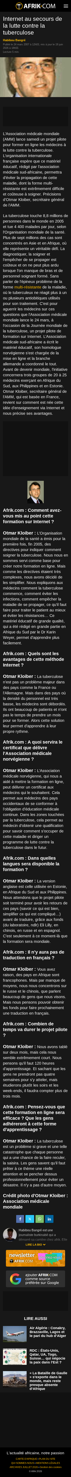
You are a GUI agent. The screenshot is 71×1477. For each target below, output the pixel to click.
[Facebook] (20, 1219)
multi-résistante (27, 287)
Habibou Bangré (14, 40)
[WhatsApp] (40, 1219)
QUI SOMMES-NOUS (22, 1463)
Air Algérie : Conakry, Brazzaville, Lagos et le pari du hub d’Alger (48, 1332)
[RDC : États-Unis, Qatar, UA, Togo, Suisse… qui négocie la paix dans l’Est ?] (15, 1357)
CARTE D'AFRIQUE (26, 1459)
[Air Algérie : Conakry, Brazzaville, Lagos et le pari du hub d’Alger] (15, 1334)
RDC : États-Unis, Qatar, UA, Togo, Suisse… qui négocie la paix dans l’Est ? (47, 1356)
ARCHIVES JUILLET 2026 (24, 1467)
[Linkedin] (49, 1219)
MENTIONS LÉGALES (48, 1463)
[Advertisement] (35, 116)
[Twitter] (29, 1219)
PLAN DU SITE (47, 1459)
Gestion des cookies (51, 1467)
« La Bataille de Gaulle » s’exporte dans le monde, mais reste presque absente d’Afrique (48, 1381)
